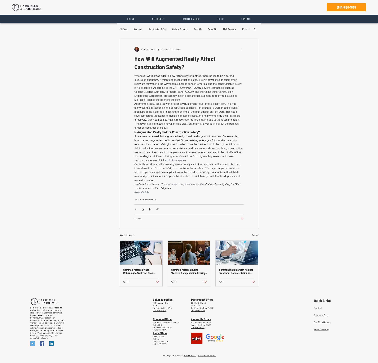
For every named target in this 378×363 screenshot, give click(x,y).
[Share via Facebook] (135, 209)
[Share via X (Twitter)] (143, 209)
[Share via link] (157, 209)
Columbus (137, 29)
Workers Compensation (145, 199)
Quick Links (322, 300)
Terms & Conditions (207, 355)
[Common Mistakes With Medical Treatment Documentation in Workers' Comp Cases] (237, 253)
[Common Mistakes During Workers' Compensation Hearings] (189, 253)
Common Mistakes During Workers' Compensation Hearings (189, 271)
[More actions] (242, 49)
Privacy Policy (190, 355)
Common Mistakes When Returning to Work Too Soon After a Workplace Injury (138, 271)
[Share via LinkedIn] (150, 209)
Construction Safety (157, 29)
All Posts (123, 29)
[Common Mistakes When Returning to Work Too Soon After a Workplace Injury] (141, 253)
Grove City (212, 29)
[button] (130, 19)
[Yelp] (196, 338)
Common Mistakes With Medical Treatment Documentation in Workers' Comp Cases (236, 271)
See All (255, 235)
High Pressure (229, 29)
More (244, 29)
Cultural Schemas (180, 29)
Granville (198, 29)
